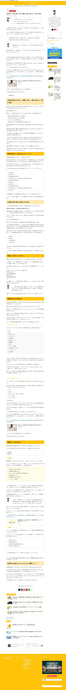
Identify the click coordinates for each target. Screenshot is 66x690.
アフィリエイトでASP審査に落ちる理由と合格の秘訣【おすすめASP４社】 (27, 631)
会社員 (8, 618)
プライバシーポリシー (38, 655)
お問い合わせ (32, 655)
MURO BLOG (33, 3)
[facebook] (22, 590)
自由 (13, 618)
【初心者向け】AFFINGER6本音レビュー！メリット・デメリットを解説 (27, 607)
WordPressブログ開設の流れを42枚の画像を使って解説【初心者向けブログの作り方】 (57, 72)
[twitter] (19, 590)
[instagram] (55, 30)
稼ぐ (12, 618)
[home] (57, 30)
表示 (13, 95)
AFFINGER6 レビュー (51, 675)
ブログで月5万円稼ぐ (10, 617)
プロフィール (27, 655)
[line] (29, 590)
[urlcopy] (31, 590)
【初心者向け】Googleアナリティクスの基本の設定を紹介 (23, 624)
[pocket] (24, 590)
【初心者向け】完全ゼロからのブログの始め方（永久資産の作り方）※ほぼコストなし (57, 80)
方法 (10, 618)
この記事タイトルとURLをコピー (26, 585)
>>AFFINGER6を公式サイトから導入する (15, 91)
